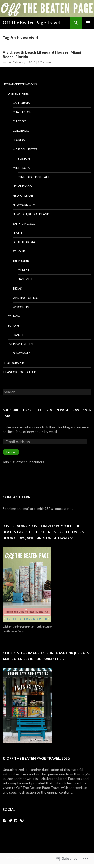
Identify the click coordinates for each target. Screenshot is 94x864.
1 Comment (46, 62)
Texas (17, 288)
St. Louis (19, 251)
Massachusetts (25, 149)
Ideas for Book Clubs (19, 372)
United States (18, 93)
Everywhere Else (21, 344)
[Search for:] (47, 392)
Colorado (21, 130)
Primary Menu (88, 23)
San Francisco (24, 223)
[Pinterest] (22, 821)
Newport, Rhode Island (31, 214)
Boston (24, 158)
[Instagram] (16, 821)
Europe (13, 325)
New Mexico (22, 186)
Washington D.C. (26, 298)
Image (7, 62)
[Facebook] (5, 821)
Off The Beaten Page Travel (31, 22)
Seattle (18, 233)
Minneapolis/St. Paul (34, 177)
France (18, 335)
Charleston (22, 112)
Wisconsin (21, 307)
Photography (14, 363)
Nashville (25, 279)
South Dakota (24, 242)
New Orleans (23, 195)
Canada (14, 316)
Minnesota (21, 168)
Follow (10, 452)
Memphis (24, 270)
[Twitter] (10, 821)
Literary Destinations (20, 84)
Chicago (19, 121)
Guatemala (22, 353)
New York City (24, 205)
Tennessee (21, 260)
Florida (19, 140)
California (21, 103)
